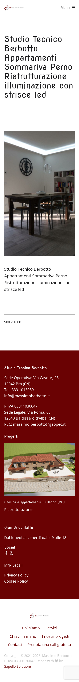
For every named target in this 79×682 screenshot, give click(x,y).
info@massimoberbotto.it (27, 395)
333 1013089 (23, 389)
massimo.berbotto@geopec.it (39, 424)
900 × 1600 (12, 322)
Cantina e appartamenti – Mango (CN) (34, 502)
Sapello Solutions (18, 666)
